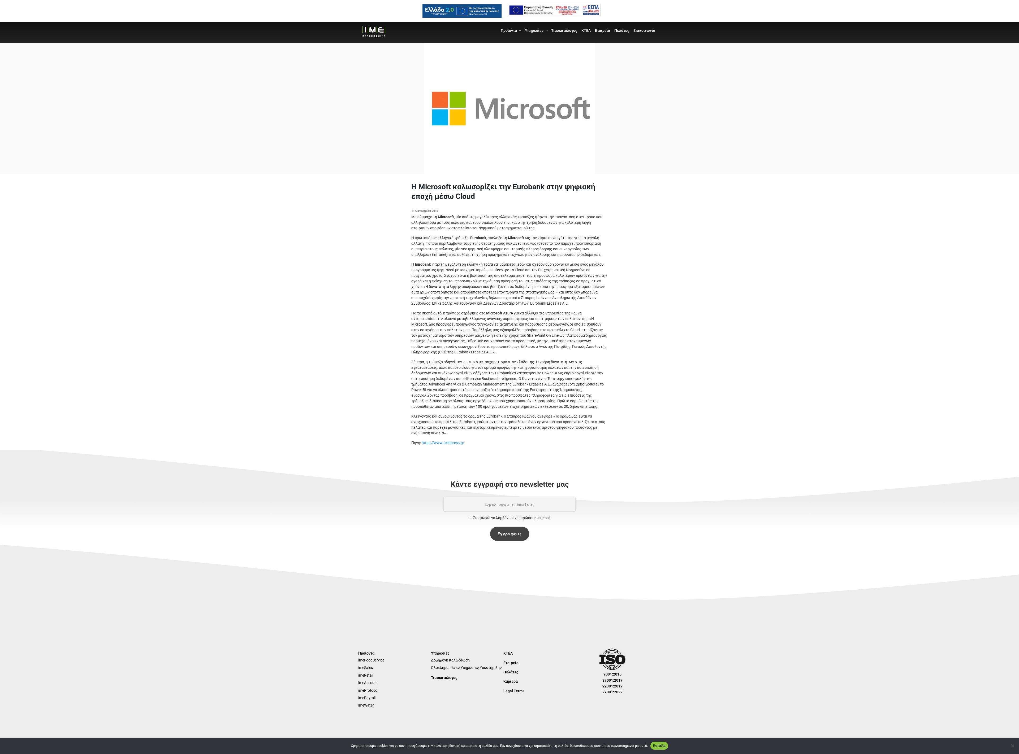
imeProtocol (368, 690)
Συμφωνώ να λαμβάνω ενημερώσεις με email (511, 518)
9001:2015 (612, 674)
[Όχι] (1012, 745)
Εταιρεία (602, 30)
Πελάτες (621, 30)
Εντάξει (659, 745)
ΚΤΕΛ (586, 30)
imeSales (365, 667)
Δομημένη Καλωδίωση (450, 660)
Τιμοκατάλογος (564, 30)
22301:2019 (612, 686)
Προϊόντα (509, 30)
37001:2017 (612, 680)
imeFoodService (371, 660)
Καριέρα (510, 681)
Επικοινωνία (644, 30)
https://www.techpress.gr (443, 443)
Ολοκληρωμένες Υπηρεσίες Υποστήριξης (466, 667)
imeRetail (365, 675)
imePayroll (366, 698)
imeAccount (368, 683)
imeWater (366, 705)
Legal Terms (513, 691)
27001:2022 (612, 692)
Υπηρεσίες (534, 30)
